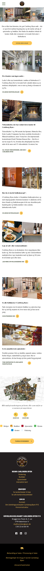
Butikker (17, 426)
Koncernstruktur (22, 507)
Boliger (6, 426)
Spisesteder (28, 426)
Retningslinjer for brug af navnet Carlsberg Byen (22, 559)
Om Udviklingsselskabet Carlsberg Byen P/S (22, 505)
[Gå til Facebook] (16, 533)
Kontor (17, 430)
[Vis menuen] (3, 3)
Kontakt (22, 502)
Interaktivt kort (22, 482)
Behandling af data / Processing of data (22, 553)
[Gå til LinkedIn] (21, 533)
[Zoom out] (16, 414)
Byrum (39, 426)
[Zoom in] (25, 414)
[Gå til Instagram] (25, 533)
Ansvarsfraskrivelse (22, 565)
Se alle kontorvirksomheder (22, 495)
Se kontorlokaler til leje (22, 492)
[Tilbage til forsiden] (22, 3)
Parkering (28, 430)
